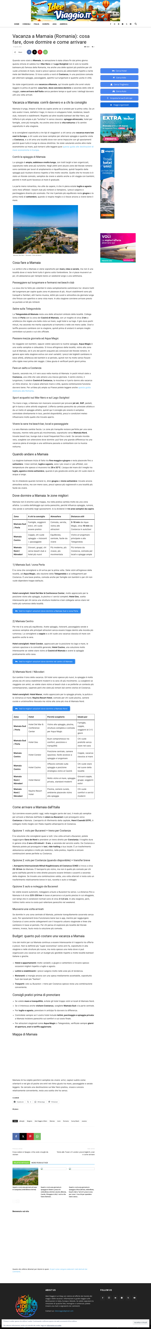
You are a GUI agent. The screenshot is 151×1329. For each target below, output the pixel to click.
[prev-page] (14, 1201)
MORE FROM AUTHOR (39, 1163)
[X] (126, 24)
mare (59, 1121)
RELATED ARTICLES (21, 1163)
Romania (66, 1121)
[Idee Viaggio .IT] (75, 10)
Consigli (26, 24)
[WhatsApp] (45, 52)
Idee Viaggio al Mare (41, 1121)
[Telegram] (122, 24)
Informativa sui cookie (54, 1325)
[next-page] (17, 1201)
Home (16, 24)
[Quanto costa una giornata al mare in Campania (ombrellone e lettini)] (25, 1176)
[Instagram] (114, 24)
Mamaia (52, 1121)
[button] (135, 24)
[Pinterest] (40, 52)
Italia (36, 24)
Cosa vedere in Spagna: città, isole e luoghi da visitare (30, 1153)
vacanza (84, 1121)
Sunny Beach (75, 1121)
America (63, 24)
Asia (55, 24)
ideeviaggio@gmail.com (64, 1311)
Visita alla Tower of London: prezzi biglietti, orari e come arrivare (76, 1153)
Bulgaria (29, 1121)
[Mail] (118, 24)
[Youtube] (130, 24)
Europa (45, 24)
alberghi (21, 1121)
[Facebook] (110, 24)
